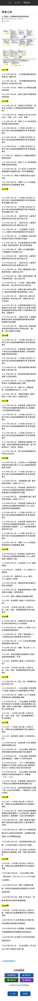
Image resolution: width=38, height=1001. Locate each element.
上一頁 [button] (12, 994)
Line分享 (13, 980)
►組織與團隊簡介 (9, 961)
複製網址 (28, 980)
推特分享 (28, 975)
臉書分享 (13, 975)
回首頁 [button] (25, 994)
